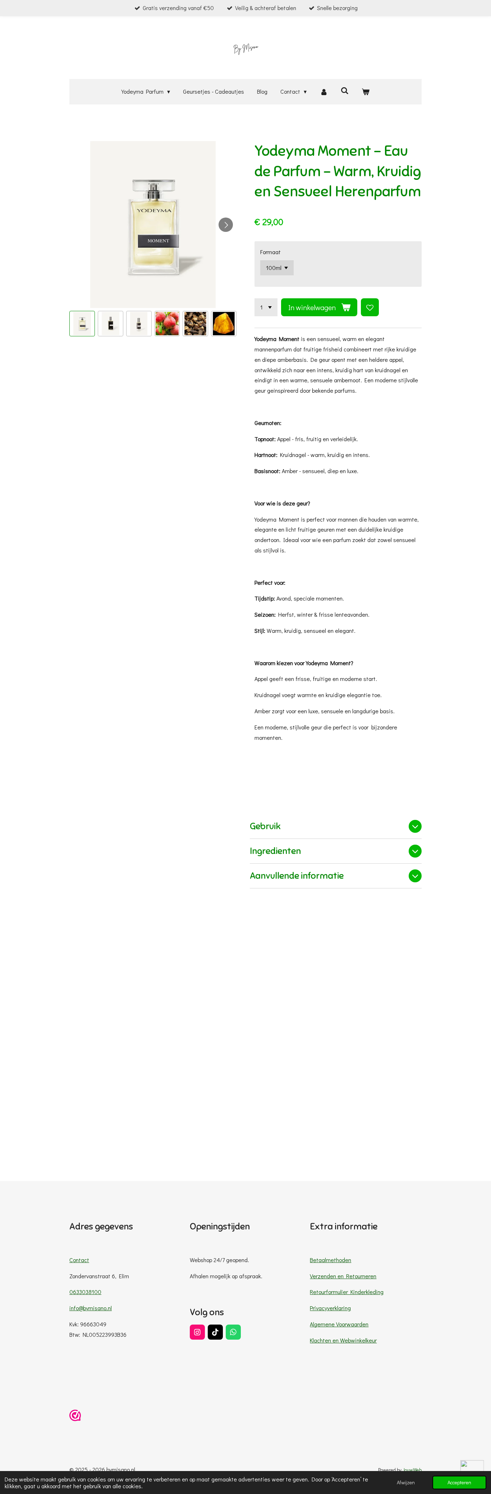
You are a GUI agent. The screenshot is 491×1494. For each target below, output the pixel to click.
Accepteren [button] (459, 1482)
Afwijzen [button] (406, 1482)
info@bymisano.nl (90, 1308)
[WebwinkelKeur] (75, 1417)
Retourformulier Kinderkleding (347, 1291)
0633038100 (85, 1291)
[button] (82, 323)
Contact (79, 1260)
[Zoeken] (344, 90)
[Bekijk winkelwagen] (365, 92)
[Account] (323, 92)
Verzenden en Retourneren (343, 1276)
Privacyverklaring (330, 1308)
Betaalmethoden (330, 1260)
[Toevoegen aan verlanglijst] (370, 307)
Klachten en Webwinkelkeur (343, 1340)
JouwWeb (412, 1470)
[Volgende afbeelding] (226, 225)
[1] (265, 307)
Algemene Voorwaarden (339, 1324)
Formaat (270, 252)
